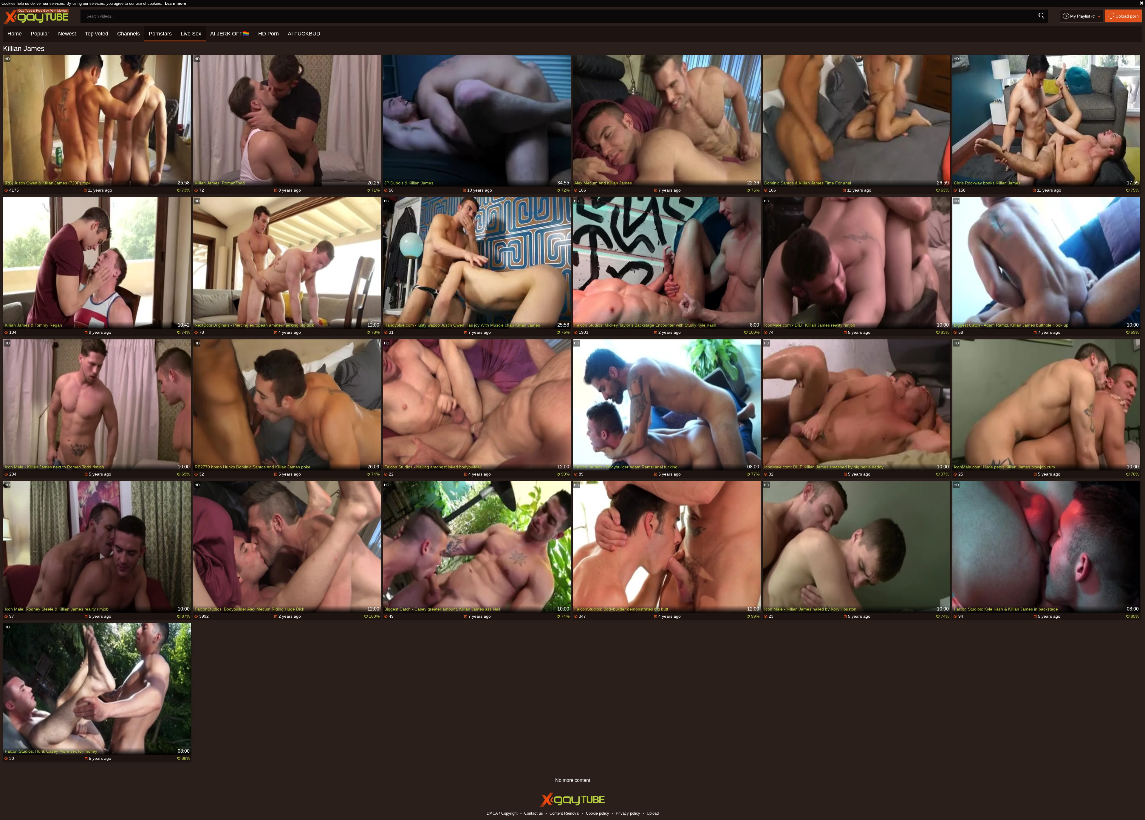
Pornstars (160, 34)
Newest (67, 34)
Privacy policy (628, 813)
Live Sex (191, 34)
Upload (653, 813)
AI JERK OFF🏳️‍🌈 (229, 34)
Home (14, 34)
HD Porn (268, 34)
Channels (128, 34)
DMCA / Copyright (502, 813)
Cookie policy (597, 813)
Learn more (175, 3)
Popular (40, 34)
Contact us (533, 813)
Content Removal (564, 813)
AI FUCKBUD (304, 34)
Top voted (96, 34)
